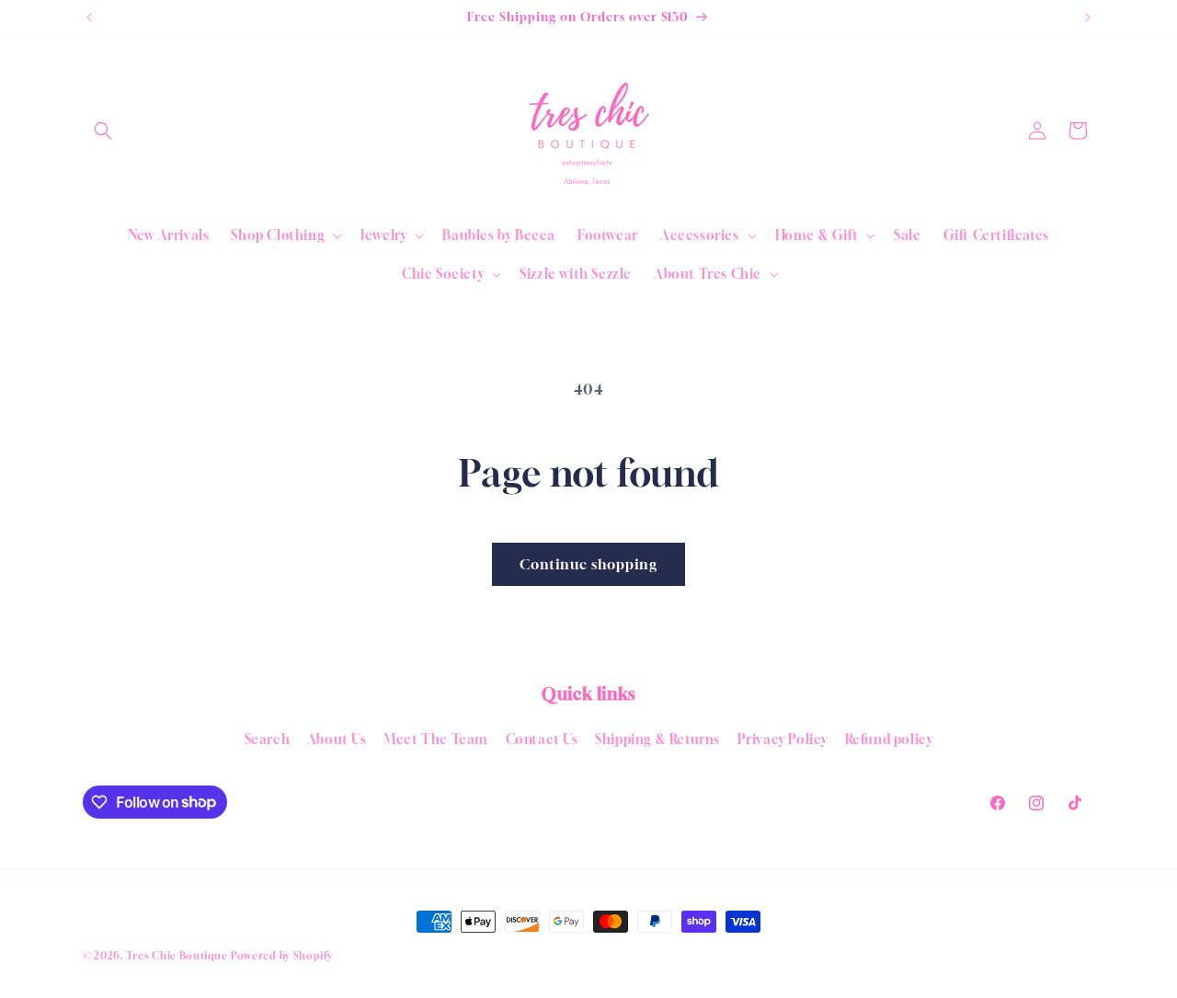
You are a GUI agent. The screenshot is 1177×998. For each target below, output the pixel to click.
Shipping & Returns (657, 739)
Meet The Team (435, 739)
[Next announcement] (1088, 17)
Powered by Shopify (282, 955)
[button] (103, 130)
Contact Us (542, 739)
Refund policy (889, 739)
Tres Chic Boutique (177, 955)
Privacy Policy (782, 739)
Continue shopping (588, 564)
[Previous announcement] (89, 17)
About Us (337, 739)
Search (268, 739)
